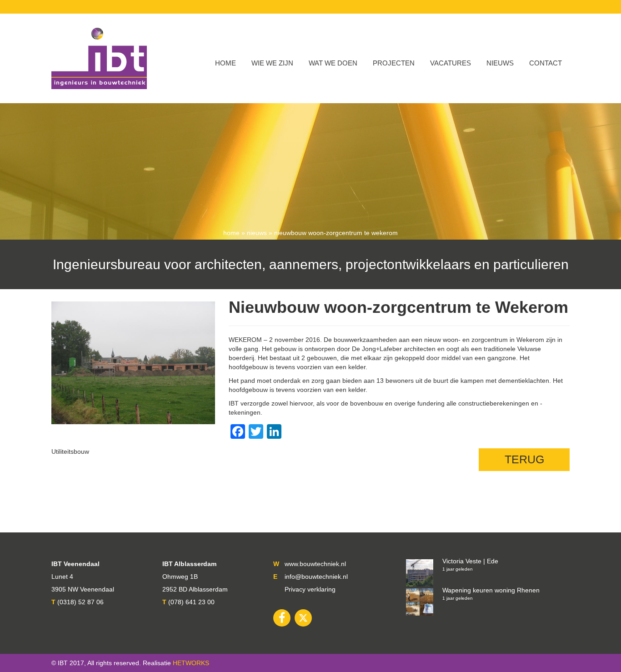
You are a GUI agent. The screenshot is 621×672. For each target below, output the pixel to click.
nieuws (257, 232)
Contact (545, 63)
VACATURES (450, 63)
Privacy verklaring (310, 589)
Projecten (394, 63)
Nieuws (500, 63)
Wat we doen (333, 63)
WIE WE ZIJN (272, 63)
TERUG (524, 459)
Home (225, 63)
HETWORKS (191, 663)
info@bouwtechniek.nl (316, 576)
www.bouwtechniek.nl (315, 563)
